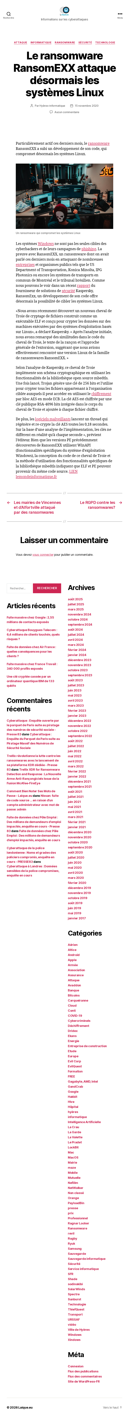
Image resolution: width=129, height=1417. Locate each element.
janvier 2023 (77, 715)
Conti (72, 1010)
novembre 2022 (79, 726)
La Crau (73, 1127)
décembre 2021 (79, 781)
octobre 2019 (77, 898)
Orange (73, 1198)
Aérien (72, 945)
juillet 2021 (76, 796)
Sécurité (85, 42)
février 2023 (77, 710)
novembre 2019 (79, 893)
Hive (71, 1102)
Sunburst (74, 1299)
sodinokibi (75, 1284)
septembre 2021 (80, 786)
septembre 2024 (80, 624)
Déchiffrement (78, 1026)
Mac (71, 1152)
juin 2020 (75, 862)
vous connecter (42, 554)
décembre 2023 (79, 660)
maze (72, 1167)
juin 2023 (74, 690)
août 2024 (75, 629)
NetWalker (75, 1188)
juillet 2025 (76, 604)
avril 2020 (75, 872)
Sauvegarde (77, 1253)
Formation (75, 1071)
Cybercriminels (79, 1020)
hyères (73, 1112)
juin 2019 (74, 908)
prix (71, 1213)
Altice (72, 950)
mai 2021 (74, 807)
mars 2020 (76, 878)
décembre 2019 (79, 888)
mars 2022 (76, 766)
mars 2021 (75, 817)
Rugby (72, 1238)
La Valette (75, 1137)
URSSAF (74, 1319)
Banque (73, 990)
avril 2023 (75, 700)
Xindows (74, 1340)
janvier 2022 (77, 776)
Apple (72, 960)
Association (76, 970)
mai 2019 (74, 913)
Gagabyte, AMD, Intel (83, 1081)
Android (74, 955)
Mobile (72, 1172)
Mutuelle (74, 1177)
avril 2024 (75, 639)
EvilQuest (75, 1066)
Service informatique (83, 1269)
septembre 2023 (80, 675)
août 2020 (75, 852)
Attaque (20, 42)
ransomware (99, 143)
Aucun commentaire (66, 112)
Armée (73, 965)
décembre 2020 (80, 832)
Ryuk (71, 1243)
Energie (73, 1041)
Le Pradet (75, 1142)
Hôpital (73, 1107)
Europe (73, 1056)
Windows (46, 244)
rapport (83, 285)
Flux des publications (83, 1371)
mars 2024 (76, 645)
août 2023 (75, 680)
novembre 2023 (79, 665)
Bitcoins (74, 995)
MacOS (73, 1157)
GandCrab (75, 1086)
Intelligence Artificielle (84, 1122)
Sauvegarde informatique (86, 1259)
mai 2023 (75, 695)
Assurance (76, 975)
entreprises (25, 265)
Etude (72, 1051)
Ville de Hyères (79, 1329)
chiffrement (101, 394)
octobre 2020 (78, 842)
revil (71, 1233)
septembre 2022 (80, 736)
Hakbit (72, 1096)
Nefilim (73, 1183)
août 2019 (75, 903)
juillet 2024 (76, 634)
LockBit (73, 1147)
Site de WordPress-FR (84, 1381)
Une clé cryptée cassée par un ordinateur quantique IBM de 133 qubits (30, 681)
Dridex (72, 1031)
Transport (75, 1314)
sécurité (68, 291)
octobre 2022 (78, 731)
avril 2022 (75, 761)
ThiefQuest (76, 1309)
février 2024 (77, 650)
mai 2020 (75, 867)
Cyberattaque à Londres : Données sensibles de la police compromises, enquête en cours (33, 870)
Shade (72, 1279)
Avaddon (74, 985)
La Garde (74, 1132)
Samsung (75, 1248)
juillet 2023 (76, 685)
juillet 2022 (76, 746)
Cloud (72, 1005)
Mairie (72, 1162)
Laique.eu (25, 1407)
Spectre (74, 1294)
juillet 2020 (76, 857)
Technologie (105, 42)
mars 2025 (76, 609)
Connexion (75, 1366)
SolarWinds (76, 1289)
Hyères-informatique (52, 105)
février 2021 (77, 822)
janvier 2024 (77, 655)
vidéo (72, 1324)
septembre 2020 (80, 847)
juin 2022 (74, 751)
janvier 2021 (77, 827)
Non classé (76, 1193)
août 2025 (75, 599)
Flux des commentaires (85, 1376)
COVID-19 (75, 1015)
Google (73, 1091)
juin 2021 (74, 802)
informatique (41, 42)
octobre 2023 (78, 670)
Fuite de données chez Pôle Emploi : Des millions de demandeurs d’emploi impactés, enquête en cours (33, 835)
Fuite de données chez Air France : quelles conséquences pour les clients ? (31, 651)
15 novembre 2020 (87, 105)
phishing (88, 249)
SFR (70, 1274)
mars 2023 (76, 705)
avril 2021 (75, 812)
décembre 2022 (79, 721)
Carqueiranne (78, 1000)
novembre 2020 (79, 837)
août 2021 (75, 791)
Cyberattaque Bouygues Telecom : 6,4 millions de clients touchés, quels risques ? (33, 634)
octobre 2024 (78, 619)
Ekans (72, 1036)
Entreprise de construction (87, 1046)
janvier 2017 (77, 918)
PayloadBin (76, 1203)
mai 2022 (74, 756)
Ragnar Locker (78, 1223)
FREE (71, 1076)
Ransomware (65, 42)
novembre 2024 (79, 614)
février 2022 (77, 771)
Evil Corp (74, 1061)
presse (73, 1208)
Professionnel (78, 1218)
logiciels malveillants (53, 419)
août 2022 (75, 741)
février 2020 (77, 883)
